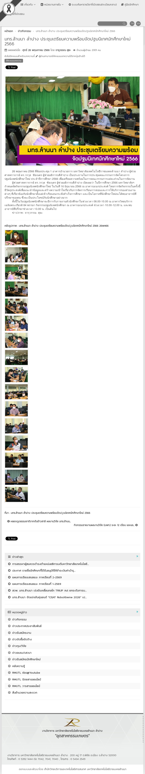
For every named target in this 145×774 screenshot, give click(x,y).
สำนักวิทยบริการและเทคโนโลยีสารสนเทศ (65, 769)
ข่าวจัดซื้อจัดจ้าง (21, 639)
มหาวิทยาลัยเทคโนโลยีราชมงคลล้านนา (106, 769)
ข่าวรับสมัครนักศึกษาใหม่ (26, 659)
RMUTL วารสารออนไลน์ (25, 686)
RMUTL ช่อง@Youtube (25, 672)
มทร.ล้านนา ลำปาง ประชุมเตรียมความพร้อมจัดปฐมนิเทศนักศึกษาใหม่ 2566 (50, 513)
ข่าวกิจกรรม (19, 619)
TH (132, 23)
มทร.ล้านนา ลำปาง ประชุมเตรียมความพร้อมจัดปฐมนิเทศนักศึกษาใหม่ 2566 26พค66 (64, 226)
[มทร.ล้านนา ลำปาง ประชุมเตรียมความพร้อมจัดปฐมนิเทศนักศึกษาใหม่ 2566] (72, 120)
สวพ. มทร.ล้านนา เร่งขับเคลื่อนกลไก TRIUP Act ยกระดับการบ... (49, 590)
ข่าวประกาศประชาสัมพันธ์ (26, 626)
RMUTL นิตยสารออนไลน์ (26, 679)
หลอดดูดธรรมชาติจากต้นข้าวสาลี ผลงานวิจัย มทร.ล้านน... (40, 521)
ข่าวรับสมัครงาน (21, 633)
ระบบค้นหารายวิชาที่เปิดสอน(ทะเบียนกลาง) (94, 5)
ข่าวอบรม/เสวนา (21, 652)
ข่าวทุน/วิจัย (18, 646)
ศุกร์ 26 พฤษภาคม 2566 (36, 50)
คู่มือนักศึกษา (131, 5)
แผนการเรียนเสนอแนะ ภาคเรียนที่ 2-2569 (36, 577)
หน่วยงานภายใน (52, 5)
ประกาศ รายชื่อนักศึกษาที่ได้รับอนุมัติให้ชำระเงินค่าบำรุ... (43, 570)
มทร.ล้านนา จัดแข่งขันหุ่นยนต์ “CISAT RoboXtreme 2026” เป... (49, 597)
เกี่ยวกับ (28, 5)
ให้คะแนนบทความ (13, 60)
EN (138, 23)
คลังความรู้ (18, 666)
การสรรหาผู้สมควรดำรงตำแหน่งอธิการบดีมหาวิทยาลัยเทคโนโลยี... (50, 564)
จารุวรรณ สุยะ (63, 50)
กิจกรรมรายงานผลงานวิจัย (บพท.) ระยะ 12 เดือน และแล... (104, 525)
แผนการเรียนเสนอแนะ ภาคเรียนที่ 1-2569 (36, 584)
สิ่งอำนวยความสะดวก (24, 692)
